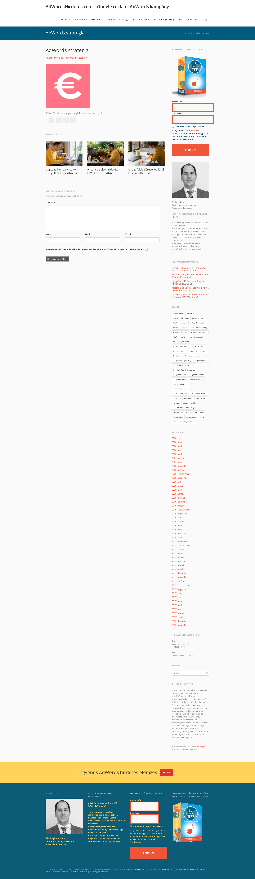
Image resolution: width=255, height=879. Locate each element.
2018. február (178, 565)
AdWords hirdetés (180, 323)
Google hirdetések (196, 375)
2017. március (178, 609)
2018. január (178, 569)
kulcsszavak (201, 398)
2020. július (177, 481)
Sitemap (92, 872)
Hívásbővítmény (196, 379)
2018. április (177, 557)
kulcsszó (176, 403)
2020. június (177, 485)
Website (129, 234)
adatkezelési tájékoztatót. (154, 830)
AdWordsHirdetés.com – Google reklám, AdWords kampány (107, 6)
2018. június (177, 549)
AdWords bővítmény (181, 318)
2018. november (179, 541)
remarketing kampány (195, 417)
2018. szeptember (180, 545)
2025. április (177, 454)
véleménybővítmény (187, 422)
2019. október (178, 505)
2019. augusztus (179, 513)
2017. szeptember (180, 585)
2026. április (177, 446)
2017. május (178, 601)
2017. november (179, 577)
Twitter (59, 120)
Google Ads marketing (194, 356)
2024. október (178, 458)
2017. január (178, 617)
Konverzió (177, 398)
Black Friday (198, 346)
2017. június (177, 597)
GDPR (204, 351)
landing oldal (178, 408)
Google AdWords (200, 360)
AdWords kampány (180, 327)
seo (174, 422)
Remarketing (178, 417)
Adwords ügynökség (181, 342)
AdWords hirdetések (198, 323)
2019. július (177, 517)
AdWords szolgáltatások (78, 872)
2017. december (179, 573)
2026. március (178, 450)
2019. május (178, 525)
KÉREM (166, 772)
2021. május (178, 462)
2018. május (178, 553)
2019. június (177, 521)
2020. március (178, 497)
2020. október (178, 470)
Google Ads (177, 356)
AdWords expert (198, 318)
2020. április (177, 493)
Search (207, 673)
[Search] (205, 20)
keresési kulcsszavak (181, 389)
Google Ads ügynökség (182, 360)
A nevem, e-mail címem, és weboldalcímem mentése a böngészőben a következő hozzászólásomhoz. (95, 249)
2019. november (179, 501)
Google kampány (180, 379)
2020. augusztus (179, 477)
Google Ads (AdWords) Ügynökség (156, 869)
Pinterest (73, 120)
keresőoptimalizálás (181, 393)
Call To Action (178, 351)
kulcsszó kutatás (189, 403)
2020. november (179, 466)
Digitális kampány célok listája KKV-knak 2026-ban (62, 171)
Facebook (51, 120)
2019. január (178, 537)
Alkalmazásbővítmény (181, 346)
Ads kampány (178, 313)
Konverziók (188, 398)
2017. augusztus (179, 589)
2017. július (177, 593)
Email (88, 234)
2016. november (179, 625)
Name (49, 234)
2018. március (178, 561)
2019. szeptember (180, 509)
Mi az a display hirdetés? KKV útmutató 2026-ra (102, 171)
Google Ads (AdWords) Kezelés (183, 869)
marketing (190, 408)
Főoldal (138, 869)
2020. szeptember (180, 473)
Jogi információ (103, 872)
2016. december (179, 621)
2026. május (178, 442)
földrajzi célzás (193, 351)
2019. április (177, 529)
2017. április (177, 605)
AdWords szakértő (180, 337)
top (249, 873)
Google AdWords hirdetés (183, 365)
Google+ (66, 120)
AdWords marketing (199, 327)
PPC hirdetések (198, 412)
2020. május (178, 489)
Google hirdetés (179, 375)
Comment (50, 202)
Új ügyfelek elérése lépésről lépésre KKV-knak (146, 171)
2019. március (178, 533)
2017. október (178, 581)
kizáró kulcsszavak (199, 393)
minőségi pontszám (181, 412)
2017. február (178, 613)
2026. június (177, 438)
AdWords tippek (197, 337)
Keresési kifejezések (181, 384)
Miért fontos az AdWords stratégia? (66, 57)
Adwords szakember (199, 332)
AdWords (190, 313)
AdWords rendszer (180, 332)
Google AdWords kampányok (184, 370)
